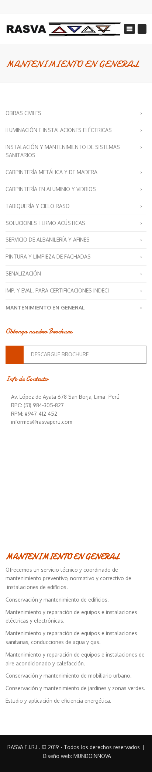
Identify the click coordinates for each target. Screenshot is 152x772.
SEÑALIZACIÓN (23, 273)
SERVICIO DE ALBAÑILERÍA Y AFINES (48, 239)
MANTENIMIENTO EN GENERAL (45, 307)
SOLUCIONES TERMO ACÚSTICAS (45, 223)
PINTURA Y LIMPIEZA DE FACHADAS (48, 256)
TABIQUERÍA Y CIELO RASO (38, 206)
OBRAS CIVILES (23, 113)
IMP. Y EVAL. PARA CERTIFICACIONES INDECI (57, 290)
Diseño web (57, 756)
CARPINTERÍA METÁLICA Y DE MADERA (51, 172)
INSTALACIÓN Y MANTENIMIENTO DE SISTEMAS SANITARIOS (63, 151)
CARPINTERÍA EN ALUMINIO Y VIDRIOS (51, 189)
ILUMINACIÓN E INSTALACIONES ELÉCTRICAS (59, 130)
